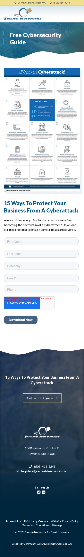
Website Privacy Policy (65, 521)
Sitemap (57, 525)
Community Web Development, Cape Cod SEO (48, 543)
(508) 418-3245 (61, 2)
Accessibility (13, 521)
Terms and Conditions (35, 525)
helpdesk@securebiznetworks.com (44, 471)
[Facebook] (39, 492)
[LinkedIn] (44, 492)
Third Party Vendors (35, 521)
